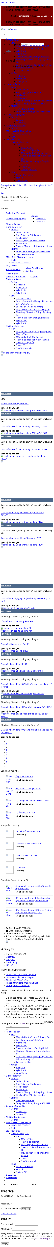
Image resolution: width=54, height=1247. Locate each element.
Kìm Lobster (22, 98)
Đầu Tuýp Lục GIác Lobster (29, 92)
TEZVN (21, 1023)
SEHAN (14, 106)
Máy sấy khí (11, 265)
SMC (13, 43)
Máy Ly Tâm (27, 147)
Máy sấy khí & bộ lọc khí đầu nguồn (32, 45)
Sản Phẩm (17, 185)
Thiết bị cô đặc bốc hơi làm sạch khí (32, 339)
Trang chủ (6, 185)
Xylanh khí (21, 51)
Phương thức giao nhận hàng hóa (22, 982)
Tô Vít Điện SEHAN (25, 109)
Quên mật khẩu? (8, 1213)
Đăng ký (5, 1244)
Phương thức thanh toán (18, 985)
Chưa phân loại (13, 224)
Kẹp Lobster (22, 95)
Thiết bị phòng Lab (20, 142)
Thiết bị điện (22, 180)
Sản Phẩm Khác (13, 139)
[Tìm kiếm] (7, 1029)
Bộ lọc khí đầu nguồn (16, 213)
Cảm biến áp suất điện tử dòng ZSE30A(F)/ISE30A (24, 449)
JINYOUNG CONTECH (21, 133)
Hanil (18, 144)
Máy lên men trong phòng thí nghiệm (33, 331)
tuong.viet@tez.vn (45, 16)
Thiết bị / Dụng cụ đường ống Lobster (34, 100)
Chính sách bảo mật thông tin (20, 977)
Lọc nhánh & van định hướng (29, 48)
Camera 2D (21, 120)
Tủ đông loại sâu (29, 169)
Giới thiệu (10, 956)
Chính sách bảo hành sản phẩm (21, 974)
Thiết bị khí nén (13, 40)
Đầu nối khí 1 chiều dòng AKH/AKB (17, 621)
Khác (13, 172)
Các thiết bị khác (23, 70)
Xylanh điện (21, 54)
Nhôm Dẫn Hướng (25, 175)
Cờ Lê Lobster (22, 89)
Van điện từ (21, 81)
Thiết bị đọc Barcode (15, 125)
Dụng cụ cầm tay (13, 84)
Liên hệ (9, 965)
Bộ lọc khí (20, 76)
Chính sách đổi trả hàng (17, 980)
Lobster (14, 87)
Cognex (14, 117)
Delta (13, 136)
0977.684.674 (24, 16)
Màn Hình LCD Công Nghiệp (18, 131)
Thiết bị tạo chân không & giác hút (32, 56)
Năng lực (10, 959)
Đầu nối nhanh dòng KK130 (14, 664)
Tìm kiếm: (15, 44)
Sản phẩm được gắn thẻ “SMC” (38, 185)
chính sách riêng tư (42, 1238)
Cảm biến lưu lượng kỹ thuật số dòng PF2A (21, 538)
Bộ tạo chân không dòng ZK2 (15, 403)
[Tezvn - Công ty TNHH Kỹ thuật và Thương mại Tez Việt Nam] (9, 29)
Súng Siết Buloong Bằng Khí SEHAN (33, 111)
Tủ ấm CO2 (26, 166)
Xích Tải (19, 177)
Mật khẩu (6, 1203)
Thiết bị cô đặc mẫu (30, 150)
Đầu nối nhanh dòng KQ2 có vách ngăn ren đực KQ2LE (26, 707)
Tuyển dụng (11, 962)
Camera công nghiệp (15, 114)
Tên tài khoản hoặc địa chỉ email (17, 1196)
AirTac (14, 73)
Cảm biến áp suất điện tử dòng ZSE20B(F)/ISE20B (24, 426)
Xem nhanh (6, 393)
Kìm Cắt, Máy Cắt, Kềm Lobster (30, 103)
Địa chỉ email (7, 1224)
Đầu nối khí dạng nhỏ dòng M (15, 644)
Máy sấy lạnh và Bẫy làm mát (34, 153)
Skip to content (8, 2)
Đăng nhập (26, 1209)
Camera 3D (21, 122)
